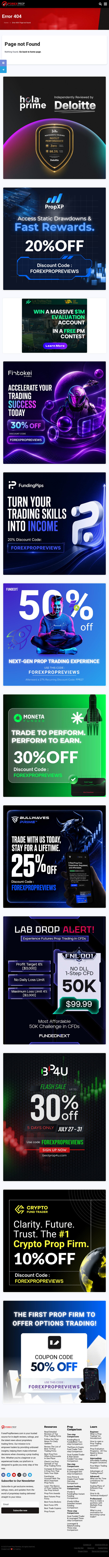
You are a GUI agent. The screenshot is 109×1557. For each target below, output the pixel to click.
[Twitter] (9, 1475)
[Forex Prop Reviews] (13, 4)
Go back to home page (30, 52)
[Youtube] (14, 1475)
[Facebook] (3, 1475)
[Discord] (25, 1475)
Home (6, 23)
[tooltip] (3, 63)
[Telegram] (30, 1475)
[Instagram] (19, 1475)
